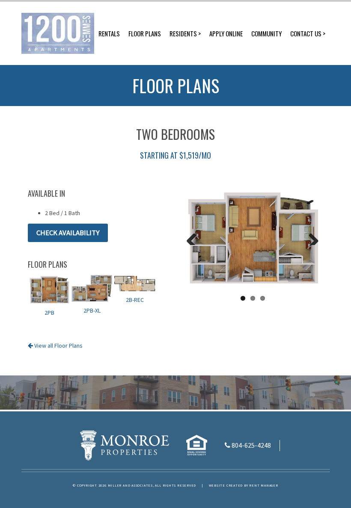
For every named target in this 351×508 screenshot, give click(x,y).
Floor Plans (144, 33)
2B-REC (135, 300)
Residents (183, 33)
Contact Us (305, 33)
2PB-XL (92, 310)
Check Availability (67, 232)
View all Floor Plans (58, 345)
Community (266, 33)
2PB (49, 312)
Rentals (109, 33)
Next (310, 236)
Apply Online (226, 33)
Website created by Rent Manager (243, 485)
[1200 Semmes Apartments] (57, 33)
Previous (194, 236)
